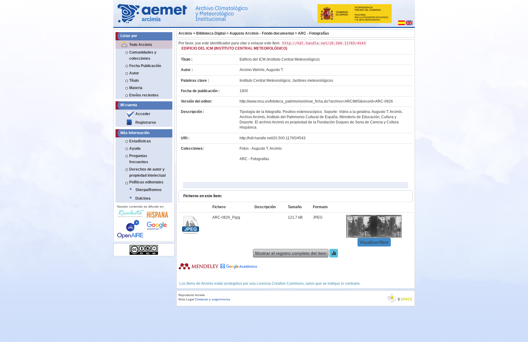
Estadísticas (140, 141)
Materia (135, 88)
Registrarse (145, 122)
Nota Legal (186, 299)
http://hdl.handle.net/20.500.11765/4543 (273, 138)
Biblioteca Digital (211, 33)
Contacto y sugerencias (212, 299)
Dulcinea (143, 198)
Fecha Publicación (145, 66)
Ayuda (135, 148)
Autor (134, 73)
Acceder (142, 114)
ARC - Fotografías (313, 33)
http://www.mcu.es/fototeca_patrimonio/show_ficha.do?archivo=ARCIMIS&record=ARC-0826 (316, 101)
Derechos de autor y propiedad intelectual (147, 172)
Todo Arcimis (140, 45)
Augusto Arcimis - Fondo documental (261, 33)
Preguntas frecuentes (138, 159)
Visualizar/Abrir (374, 242)
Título (134, 80)
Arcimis (185, 33)
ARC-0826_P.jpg (226, 217)
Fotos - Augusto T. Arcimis (261, 148)
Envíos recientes (144, 95)
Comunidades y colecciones (142, 55)
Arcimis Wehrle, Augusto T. (262, 70)
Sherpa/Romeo (148, 190)
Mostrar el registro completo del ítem (290, 253)
